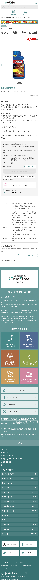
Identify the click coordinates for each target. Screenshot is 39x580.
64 (33, 501)
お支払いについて (7, 452)
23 (33, 515)
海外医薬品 (8, 17)
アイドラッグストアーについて (11, 459)
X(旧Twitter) (11, 544)
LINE (11, 553)
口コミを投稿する (28, 256)
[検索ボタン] (36, 7)
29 (33, 524)
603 (33, 511)
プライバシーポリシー (19, 562)
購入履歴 (13, 13)
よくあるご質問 (6, 462)
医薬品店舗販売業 (26, 565)
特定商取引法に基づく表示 (9, 565)
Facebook (29, 544)
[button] (2, 65)
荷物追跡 (4, 568)
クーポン (25, 13)
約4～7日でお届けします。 (19, 155)
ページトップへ (19, 444)
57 (33, 520)
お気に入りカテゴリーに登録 (13, 192)
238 (33, 506)
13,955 (32, 492)
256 (33, 483)
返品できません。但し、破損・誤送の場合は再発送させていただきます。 (22, 159)
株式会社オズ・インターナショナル (21, 573)
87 (33, 487)
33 (33, 497)
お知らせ (4, 465)
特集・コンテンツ (7, 455)
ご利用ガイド (5, 449)
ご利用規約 (5, 562)
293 (33, 529)
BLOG (30, 553)
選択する (30, 166)
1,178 (32, 478)
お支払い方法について (12, 190)
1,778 (32, 534)
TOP (2, 17)
